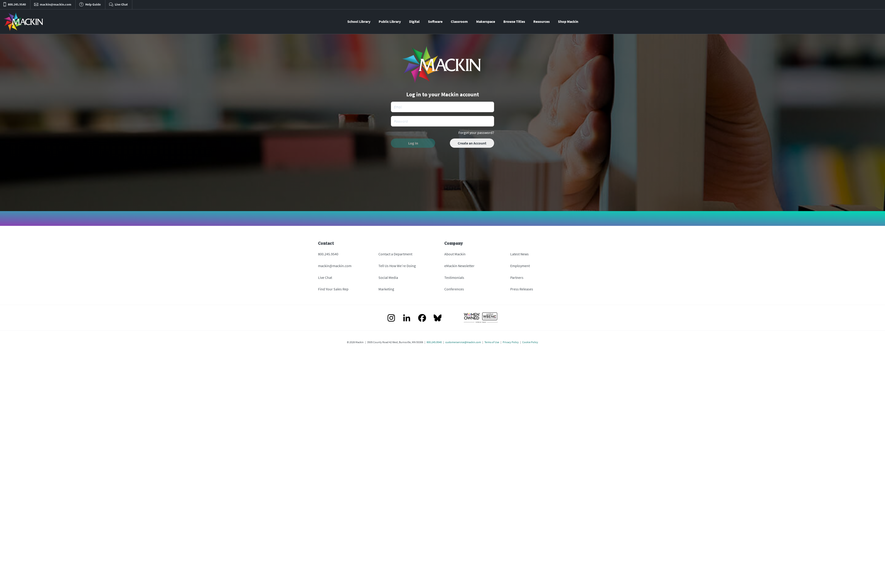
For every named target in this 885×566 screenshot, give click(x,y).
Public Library (390, 21)
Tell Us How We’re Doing (397, 265)
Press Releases (521, 289)
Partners (516, 277)
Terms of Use (491, 342)
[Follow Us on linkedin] (407, 318)
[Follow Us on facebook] (422, 318)
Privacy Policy (511, 342)
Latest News (519, 254)
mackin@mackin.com (334, 265)
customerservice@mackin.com (463, 342)
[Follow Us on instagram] (391, 318)
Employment (520, 265)
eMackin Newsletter (459, 265)
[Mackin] (23, 21)
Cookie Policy (530, 342)
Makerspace (485, 21)
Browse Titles (514, 21)
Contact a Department (395, 254)
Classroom (459, 21)
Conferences (454, 289)
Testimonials (454, 277)
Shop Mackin (568, 21)
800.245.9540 (328, 254)
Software (435, 21)
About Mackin (455, 254)
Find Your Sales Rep (333, 289)
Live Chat (325, 277)
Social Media (388, 277)
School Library (358, 21)
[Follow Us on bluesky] (438, 318)
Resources (541, 21)
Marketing (386, 289)
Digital (414, 21)
